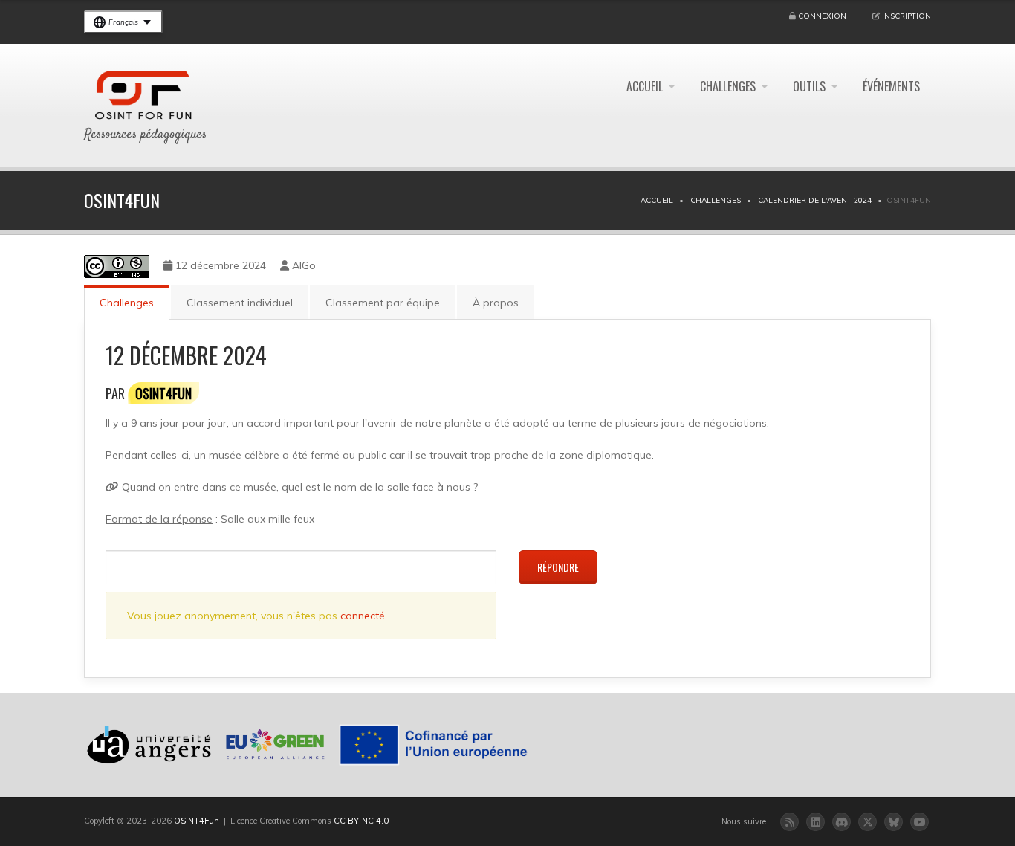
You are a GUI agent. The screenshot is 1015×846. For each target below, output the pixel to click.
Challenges (728, 86)
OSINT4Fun (196, 821)
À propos (496, 302)
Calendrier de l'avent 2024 (815, 200)
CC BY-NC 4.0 (361, 821)
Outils (809, 86)
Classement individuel (240, 302)
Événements (891, 86)
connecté (362, 615)
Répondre (558, 567)
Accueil (644, 86)
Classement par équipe (382, 302)
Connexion (822, 16)
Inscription (906, 16)
